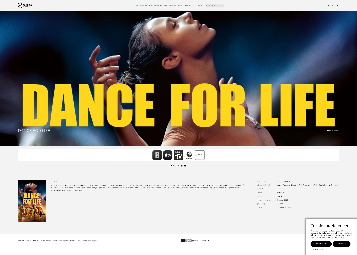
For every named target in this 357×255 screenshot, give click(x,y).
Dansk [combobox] (203, 240)
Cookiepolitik (75, 241)
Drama (288, 208)
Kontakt (21, 241)
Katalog (28, 241)
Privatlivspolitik (45, 241)
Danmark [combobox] (330, 5)
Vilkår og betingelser (61, 241)
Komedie (280, 208)
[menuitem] (141, 5)
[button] (337, 5)
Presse (35, 241)
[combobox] (215, 5)
